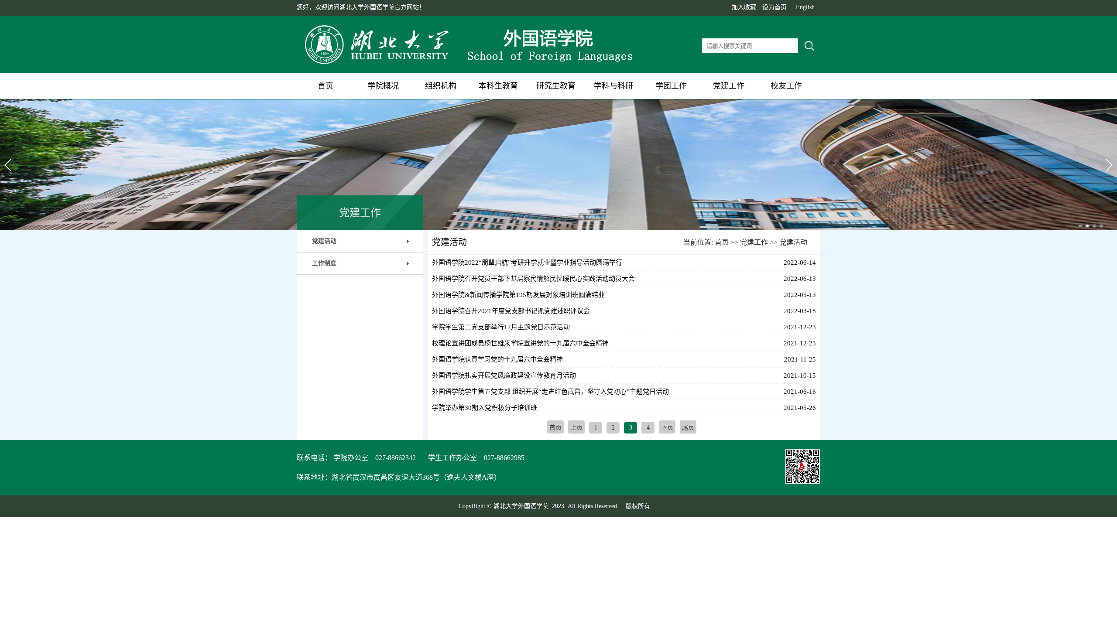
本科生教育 (498, 86)
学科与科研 (613, 86)
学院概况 (383, 86)
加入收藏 (744, 7)
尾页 (688, 427)
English (805, 7)
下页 (667, 427)
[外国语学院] (471, 64)
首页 (325, 86)
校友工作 (786, 86)
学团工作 (671, 86)
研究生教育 (556, 86)
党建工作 (728, 86)
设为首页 (774, 7)
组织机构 (440, 86)
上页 (576, 427)
